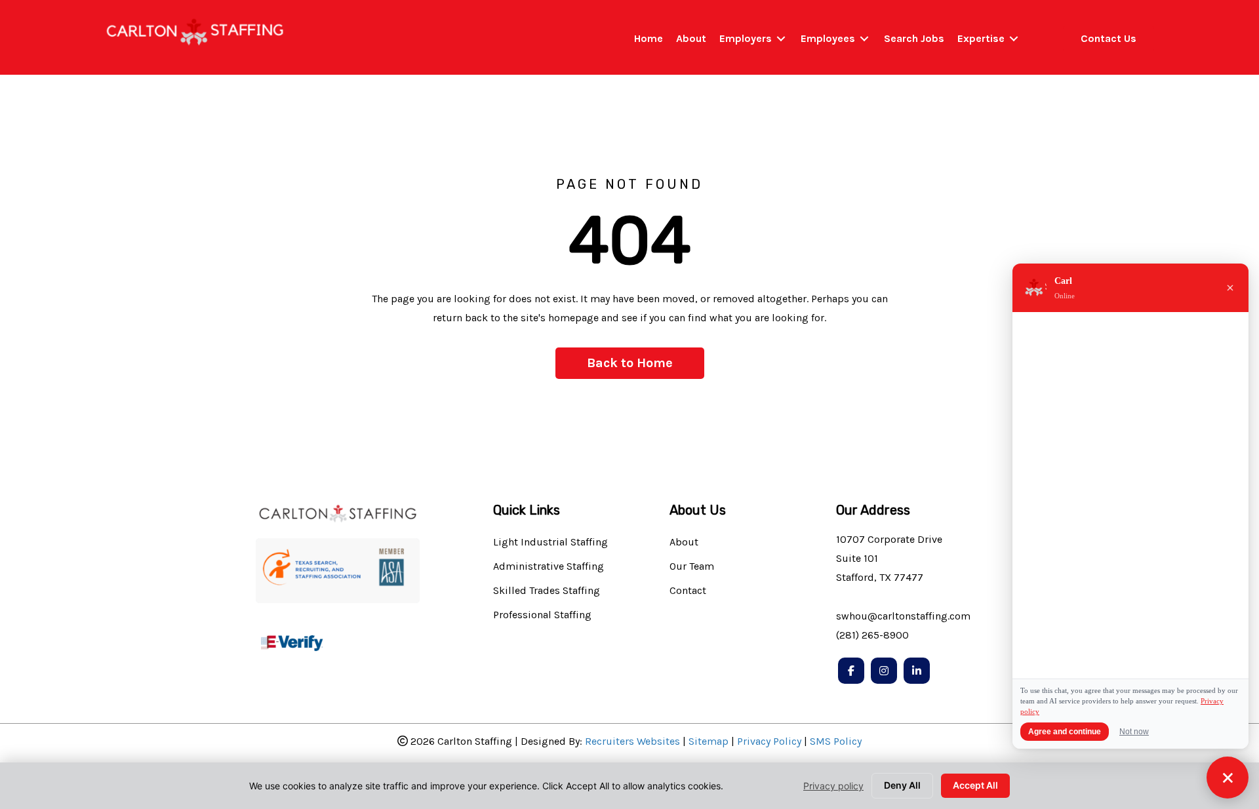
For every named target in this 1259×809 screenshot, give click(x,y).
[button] (629, 363)
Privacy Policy (769, 741)
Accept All (975, 785)
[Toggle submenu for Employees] (864, 39)
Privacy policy (833, 785)
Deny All (902, 785)
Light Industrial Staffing (550, 542)
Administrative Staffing (548, 566)
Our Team (691, 566)
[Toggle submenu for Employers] (781, 39)
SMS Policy (836, 741)
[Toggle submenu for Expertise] (1014, 39)
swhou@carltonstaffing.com (903, 616)
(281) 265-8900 (872, 635)
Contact (687, 591)
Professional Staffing (542, 615)
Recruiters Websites (632, 741)
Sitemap (709, 741)
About (683, 542)
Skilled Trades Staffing (546, 591)
